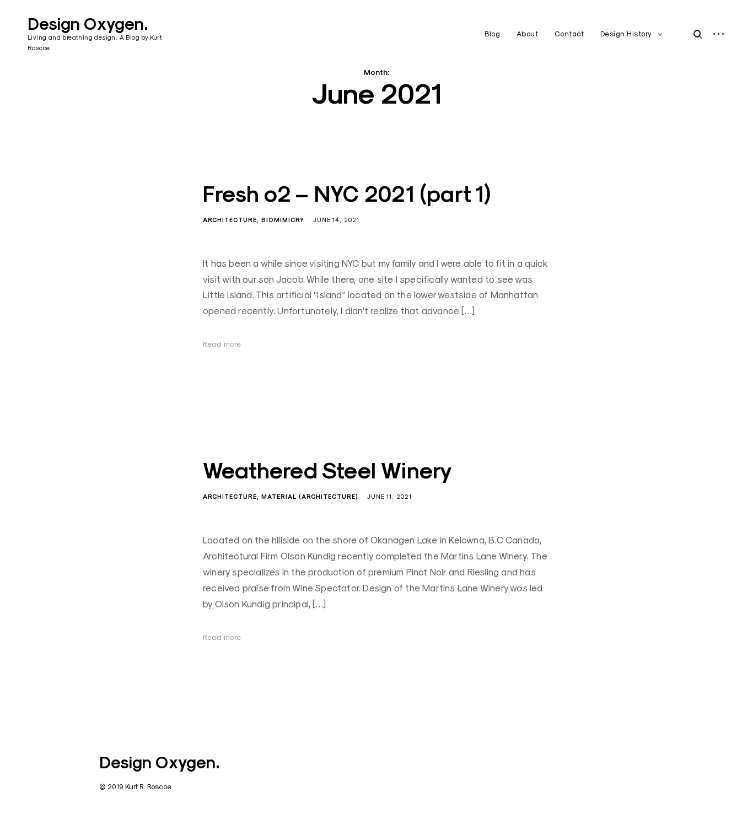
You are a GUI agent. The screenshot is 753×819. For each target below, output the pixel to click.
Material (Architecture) (309, 496)
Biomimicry (282, 220)
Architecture (230, 220)
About (528, 33)
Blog (492, 33)
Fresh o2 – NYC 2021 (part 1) (347, 194)
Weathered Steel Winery (327, 470)
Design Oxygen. (88, 24)
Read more (222, 344)
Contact (569, 33)
